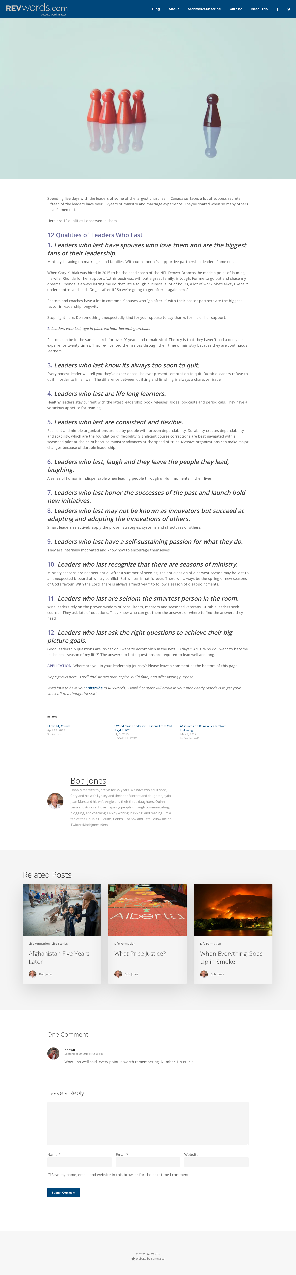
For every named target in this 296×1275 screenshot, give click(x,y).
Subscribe (94, 687)
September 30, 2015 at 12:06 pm (83, 1054)
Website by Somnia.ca (150, 1258)
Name (54, 1154)
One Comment (212, 129)
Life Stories (60, 943)
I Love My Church (58, 726)
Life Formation (62, 143)
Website (191, 1154)
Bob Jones (35, 143)
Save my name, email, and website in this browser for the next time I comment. (120, 1174)
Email (122, 1154)
